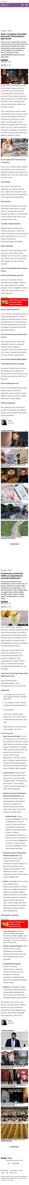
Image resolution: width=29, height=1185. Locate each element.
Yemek (9, 570)
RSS (7, 1172)
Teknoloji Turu (13, 1172)
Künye (20, 1170)
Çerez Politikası (13, 1170)
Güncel (10, 31)
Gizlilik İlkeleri (4, 1170)
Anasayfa (3, 31)
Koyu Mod (4, 1)
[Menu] (26, 5)
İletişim (3, 1172)
